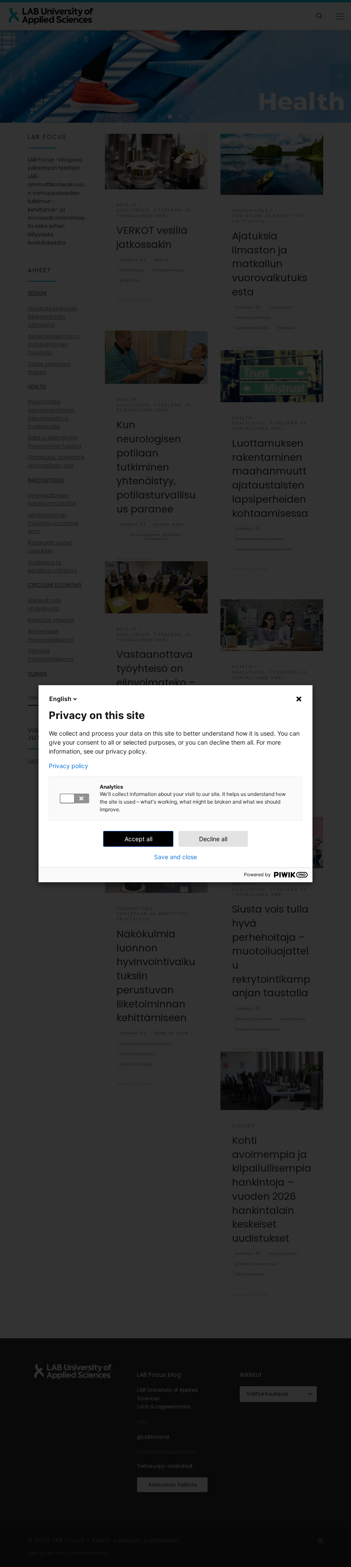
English (60, 698)
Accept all (138, 838)
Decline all (213, 838)
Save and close (175, 857)
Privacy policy (68, 766)
